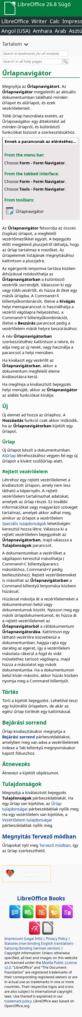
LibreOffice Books (41, 898)
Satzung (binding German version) (32, 948)
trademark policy (17, 1001)
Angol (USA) (15, 30)
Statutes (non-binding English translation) (38, 943)
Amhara (42, 30)
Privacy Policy (56, 938)
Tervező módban (54, 845)
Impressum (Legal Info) (23, 938)
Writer (39, 21)
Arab (60, 30)
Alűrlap (9, 455)
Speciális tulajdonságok (24, 523)
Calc (55, 21)
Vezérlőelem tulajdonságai (27, 819)
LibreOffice (15, 21)
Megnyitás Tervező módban (39, 836)
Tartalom (12, 43)
